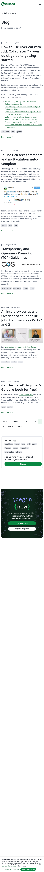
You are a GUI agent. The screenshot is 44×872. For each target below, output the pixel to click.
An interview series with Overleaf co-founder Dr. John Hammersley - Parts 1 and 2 (22, 318)
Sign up (23, 464)
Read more (7, 137)
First (6, 421)
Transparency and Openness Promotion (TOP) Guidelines (17, 253)
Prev (15, 421)
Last (19, 426)
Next (10, 426)
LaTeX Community (26, 395)
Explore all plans (22, 528)
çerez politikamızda (9, 866)
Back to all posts (9, 13)
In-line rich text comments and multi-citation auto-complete (22, 159)
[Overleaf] (8, 3)
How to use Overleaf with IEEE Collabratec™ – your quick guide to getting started (21, 53)
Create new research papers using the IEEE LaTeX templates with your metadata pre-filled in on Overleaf (23, 125)
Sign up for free (22, 523)
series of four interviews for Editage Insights (21, 347)
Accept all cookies (28, 869)
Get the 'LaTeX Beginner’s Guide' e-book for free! (21, 387)
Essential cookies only (11, 869)
